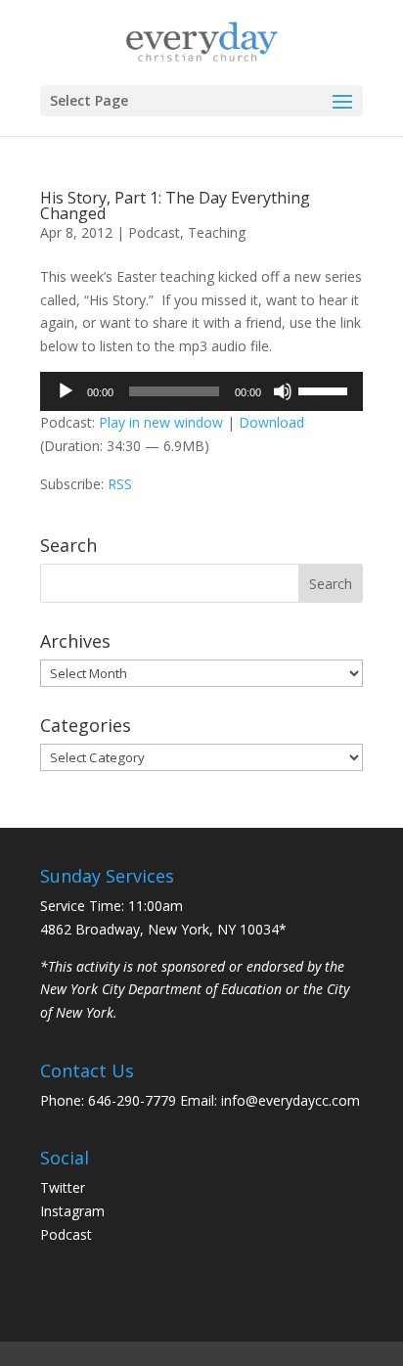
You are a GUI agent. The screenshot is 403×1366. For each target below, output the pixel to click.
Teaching (217, 232)
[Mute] (282, 391)
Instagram (72, 1211)
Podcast (154, 232)
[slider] (325, 389)
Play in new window (161, 422)
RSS (120, 484)
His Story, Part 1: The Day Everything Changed (175, 205)
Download (271, 422)
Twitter (62, 1187)
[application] (201, 391)
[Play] (65, 391)
